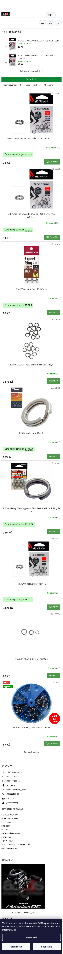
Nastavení (31, 937)
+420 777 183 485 (13, 776)
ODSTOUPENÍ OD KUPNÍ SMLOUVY (15, 844)
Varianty (53, 312)
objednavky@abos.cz (15, 772)
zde (14, 929)
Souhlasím (46, 946)
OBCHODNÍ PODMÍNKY (10, 833)
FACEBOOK (10, 785)
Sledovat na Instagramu (25, 912)
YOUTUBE (10, 798)
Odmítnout (16, 946)
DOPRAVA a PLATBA (9, 818)
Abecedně (48, 85)
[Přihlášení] (50, 23)
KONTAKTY (6, 822)
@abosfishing (12, 802)
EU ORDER (5, 826)
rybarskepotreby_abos (16, 789)
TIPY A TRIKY (7, 841)
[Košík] (42, 23)
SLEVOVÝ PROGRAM (9, 814)
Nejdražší (37, 85)
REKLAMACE (6, 829)
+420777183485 (12, 794)
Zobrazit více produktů (30, 71)
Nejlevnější (25, 85)
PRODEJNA (6, 837)
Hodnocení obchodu (10, 848)
